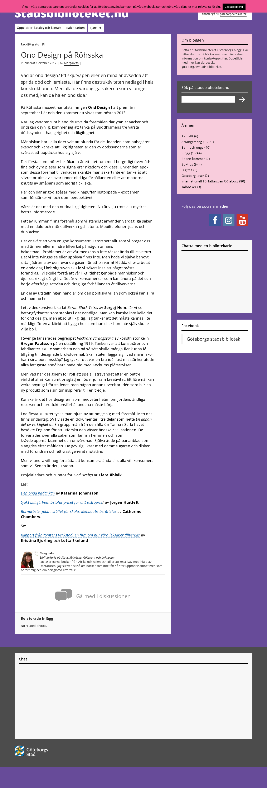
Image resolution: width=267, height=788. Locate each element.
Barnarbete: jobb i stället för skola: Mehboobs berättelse (68, 511)
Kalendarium (75, 28)
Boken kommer (193, 159)
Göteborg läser (192, 175)
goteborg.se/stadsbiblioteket (201, 67)
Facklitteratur (31, 44)
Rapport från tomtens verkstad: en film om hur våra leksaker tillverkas (80, 535)
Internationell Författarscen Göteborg (209, 181)
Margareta (71, 63)
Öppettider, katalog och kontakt (39, 28)
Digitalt (187, 170)
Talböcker (188, 187)
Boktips (187, 164)
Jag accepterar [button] (234, 6)
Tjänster (96, 28)
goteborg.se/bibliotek (233, 14)
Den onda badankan (38, 493)
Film (45, 44)
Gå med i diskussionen (103, 596)
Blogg (185, 153)
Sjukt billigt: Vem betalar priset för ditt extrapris (61, 502)
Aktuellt (187, 136)
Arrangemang (191, 142)
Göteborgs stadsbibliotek (213, 339)
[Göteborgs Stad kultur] (42, 750)
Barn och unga (192, 147)
